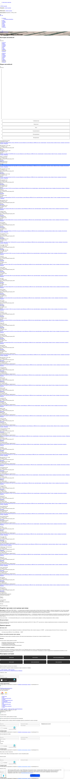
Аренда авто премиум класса (58, 657)
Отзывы (3, 25)
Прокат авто (4, 696)
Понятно (33, 774)
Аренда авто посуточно (6, 698)
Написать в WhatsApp (18, 670)
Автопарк (4, 18)
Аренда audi (11, 657)
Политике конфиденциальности (27, 772)
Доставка (4, 22)
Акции (3, 707)
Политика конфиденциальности (6, 688)
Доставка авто (4, 701)
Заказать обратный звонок (4, 683)
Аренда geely (11, 661)
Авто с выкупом (59, 661)
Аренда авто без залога (6, 704)
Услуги (3, 24)
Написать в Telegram (10, 670)
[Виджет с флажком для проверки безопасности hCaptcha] (8, 728)
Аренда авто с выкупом (6, 2)
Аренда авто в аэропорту (7, 706)
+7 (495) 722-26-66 (3, 6)
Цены (3, 23)
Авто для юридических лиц (7, 700)
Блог (3, 703)
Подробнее (2, 149)
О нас (3, 20)
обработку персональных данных (24, 684)
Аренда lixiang (35, 657)
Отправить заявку (3, 748)
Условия (3, 21)
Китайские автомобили (8, 19)
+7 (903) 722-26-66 (8, 10)
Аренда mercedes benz (35, 661)
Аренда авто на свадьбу (6, 702)
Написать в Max (3, 670)
